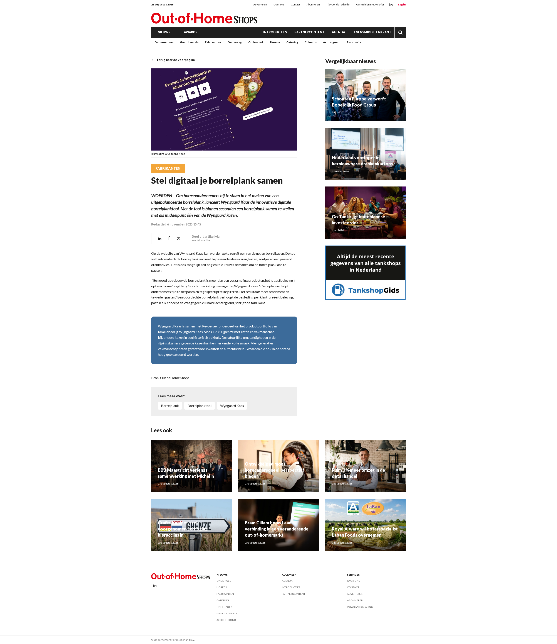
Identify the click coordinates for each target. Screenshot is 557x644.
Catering (292, 42)
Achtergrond (331, 42)
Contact (295, 4)
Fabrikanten (213, 42)
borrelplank (170, 405)
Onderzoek (255, 42)
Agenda (338, 32)
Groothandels (189, 42)
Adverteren (260, 4)
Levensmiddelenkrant (371, 32)
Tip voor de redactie (337, 4)
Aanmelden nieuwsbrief (370, 4)
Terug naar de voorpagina (175, 60)
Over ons (278, 4)
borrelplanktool (199, 405)
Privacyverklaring (360, 606)
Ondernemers (163, 42)
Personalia (354, 42)
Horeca (275, 42)
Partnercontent (309, 32)
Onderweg (235, 42)
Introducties (275, 32)
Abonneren (313, 4)
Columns (311, 42)
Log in (402, 4)
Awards (190, 32)
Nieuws (164, 32)
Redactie (158, 224)
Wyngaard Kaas (232, 405)
